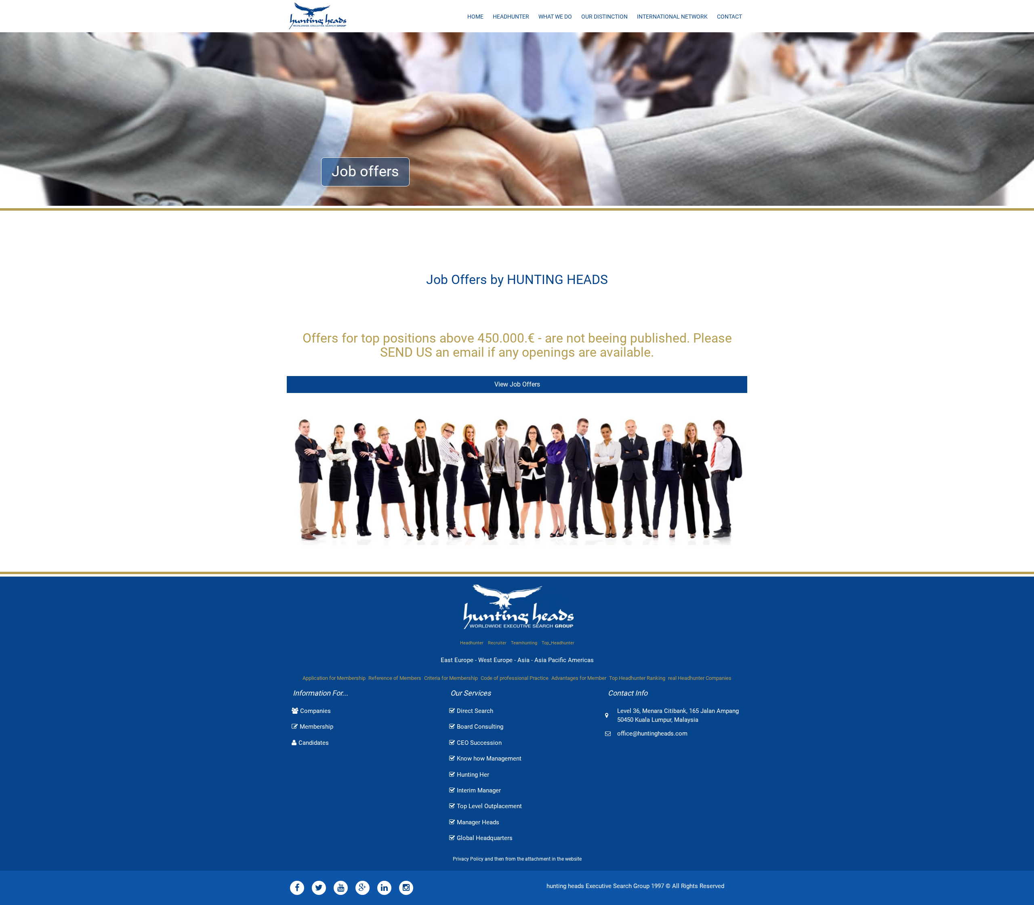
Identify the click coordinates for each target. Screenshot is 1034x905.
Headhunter (471, 643)
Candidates (313, 742)
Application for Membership (334, 678)
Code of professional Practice (515, 678)
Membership (316, 726)
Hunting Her (473, 774)
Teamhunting (524, 643)
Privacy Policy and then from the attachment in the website (517, 859)
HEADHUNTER (511, 16)
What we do (555, 16)
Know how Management (489, 758)
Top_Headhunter (558, 643)
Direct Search (475, 711)
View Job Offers (517, 384)
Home (475, 16)
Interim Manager (479, 790)
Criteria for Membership (451, 678)
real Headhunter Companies (699, 678)
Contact (729, 16)
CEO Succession (479, 742)
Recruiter (497, 643)
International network (672, 16)
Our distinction (604, 16)
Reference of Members (394, 678)
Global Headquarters (485, 838)
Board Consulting (480, 726)
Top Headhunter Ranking (637, 678)
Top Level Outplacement (489, 806)
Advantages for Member (578, 678)
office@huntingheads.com (652, 733)
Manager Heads (478, 822)
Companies (315, 711)
